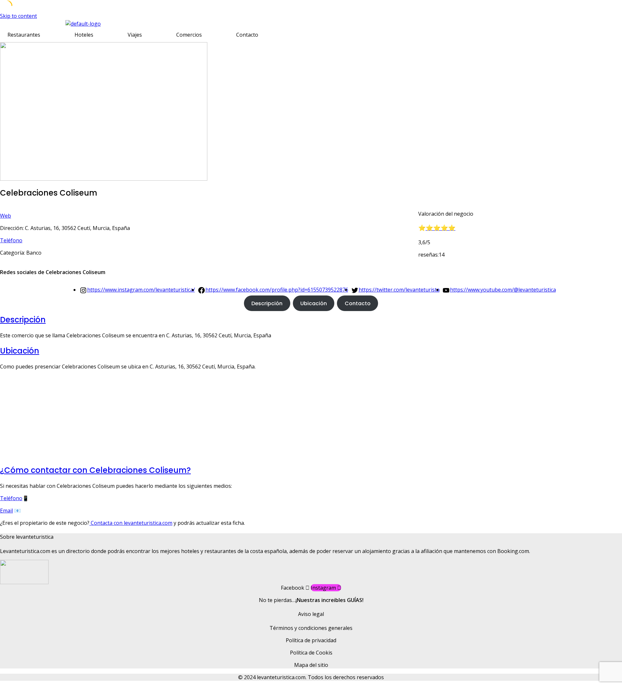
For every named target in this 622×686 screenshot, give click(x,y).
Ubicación (313, 303)
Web (5, 215)
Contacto (247, 34)
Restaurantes (23, 34)
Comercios (189, 34)
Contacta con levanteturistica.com (130, 522)
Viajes (135, 34)
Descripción (266, 303)
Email (6, 510)
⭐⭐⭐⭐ (440, 227)
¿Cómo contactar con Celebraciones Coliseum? (95, 470)
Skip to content (18, 15)
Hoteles (84, 34)
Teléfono (11, 240)
